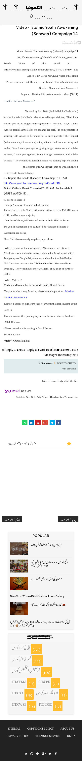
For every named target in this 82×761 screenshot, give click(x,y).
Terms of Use (71, 397)
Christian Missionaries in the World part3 (26, 285)
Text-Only (30, 397)
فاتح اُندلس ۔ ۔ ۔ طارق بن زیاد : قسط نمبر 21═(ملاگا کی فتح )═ (49, 563)
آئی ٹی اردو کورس (21, 647)
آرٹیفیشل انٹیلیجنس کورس (26, 670)
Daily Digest (42, 397)
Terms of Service (47, 735)
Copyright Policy (40, 727)
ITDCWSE (19, 704)
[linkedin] (26, 753)
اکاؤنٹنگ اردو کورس (47, 692)
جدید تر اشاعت (68, 519)
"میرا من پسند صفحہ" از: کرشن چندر (46, 544)
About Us (67, 727)
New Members (47, 363)
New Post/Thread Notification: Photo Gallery (37, 595)
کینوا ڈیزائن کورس (21, 658)
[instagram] (31, 753)
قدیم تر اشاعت (12, 519)
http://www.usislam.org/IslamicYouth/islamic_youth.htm (47, 57)
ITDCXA (17, 692)
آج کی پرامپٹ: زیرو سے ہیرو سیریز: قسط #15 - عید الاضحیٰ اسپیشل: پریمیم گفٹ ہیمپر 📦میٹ (40, 623)
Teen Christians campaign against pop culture (28, 239)
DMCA (71, 735)
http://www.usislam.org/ (17, 340)
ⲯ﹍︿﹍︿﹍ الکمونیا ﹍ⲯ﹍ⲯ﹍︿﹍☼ (41, 12)
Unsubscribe (56, 397)
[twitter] (50, 753)
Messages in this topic (59, 354)
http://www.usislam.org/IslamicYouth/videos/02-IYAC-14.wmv (38, 69)
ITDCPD (44, 681)
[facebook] (56, 753)
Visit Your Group (69, 369)
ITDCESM (19, 681)
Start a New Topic (66, 348)
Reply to (15, 348)
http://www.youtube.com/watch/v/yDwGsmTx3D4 (32, 183)
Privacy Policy (18, 735)
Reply (39, 348)
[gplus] (44, 753)
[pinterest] (37, 753)
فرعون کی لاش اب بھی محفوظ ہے (46, 578)
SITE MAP (14, 727)
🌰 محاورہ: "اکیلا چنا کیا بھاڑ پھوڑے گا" (48, 604)
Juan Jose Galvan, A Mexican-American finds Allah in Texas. (36, 220)
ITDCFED (45, 704)
